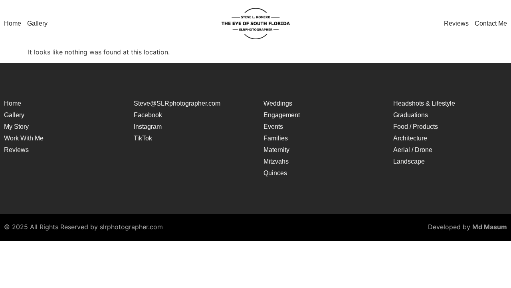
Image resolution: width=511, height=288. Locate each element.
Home (12, 23)
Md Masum (489, 227)
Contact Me (491, 23)
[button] (39, 23)
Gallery (37, 23)
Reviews (456, 23)
